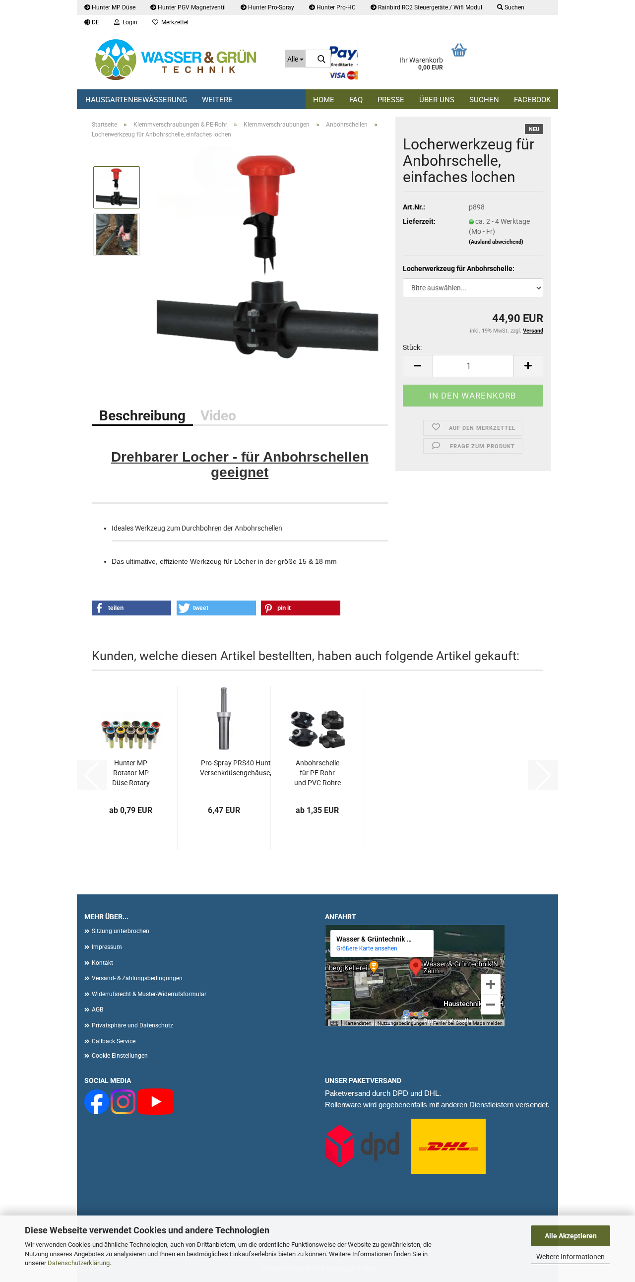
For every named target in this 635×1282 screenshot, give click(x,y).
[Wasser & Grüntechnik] (177, 59)
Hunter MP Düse (112, 7)
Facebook (532, 99)
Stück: (412, 347)
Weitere (217, 99)
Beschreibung (142, 415)
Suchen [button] (513, 7)
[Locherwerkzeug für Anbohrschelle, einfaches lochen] (268, 258)
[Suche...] (321, 59)
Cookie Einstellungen (120, 1055)
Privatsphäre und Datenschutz (132, 1025)
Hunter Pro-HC (335, 7)
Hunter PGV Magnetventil (191, 7)
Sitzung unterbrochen (120, 931)
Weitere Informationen (570, 1257)
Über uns (436, 99)
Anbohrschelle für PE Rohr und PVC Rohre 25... (317, 773)
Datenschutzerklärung (79, 1263)
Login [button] (128, 22)
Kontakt (102, 962)
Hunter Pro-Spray (270, 7)
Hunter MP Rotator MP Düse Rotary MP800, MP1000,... (131, 773)
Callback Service (113, 1041)
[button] (92, 22)
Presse (391, 99)
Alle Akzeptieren (571, 1236)
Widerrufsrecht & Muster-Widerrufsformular (149, 994)
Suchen (484, 99)
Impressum (107, 947)
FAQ (356, 99)
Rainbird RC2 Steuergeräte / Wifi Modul (429, 7)
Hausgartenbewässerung (136, 99)
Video (218, 415)
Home (323, 99)
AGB (97, 1009)
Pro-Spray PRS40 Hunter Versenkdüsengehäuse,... (238, 768)
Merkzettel (173, 22)
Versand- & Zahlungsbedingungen (137, 978)
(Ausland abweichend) (496, 242)
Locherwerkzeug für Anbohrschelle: (458, 268)
